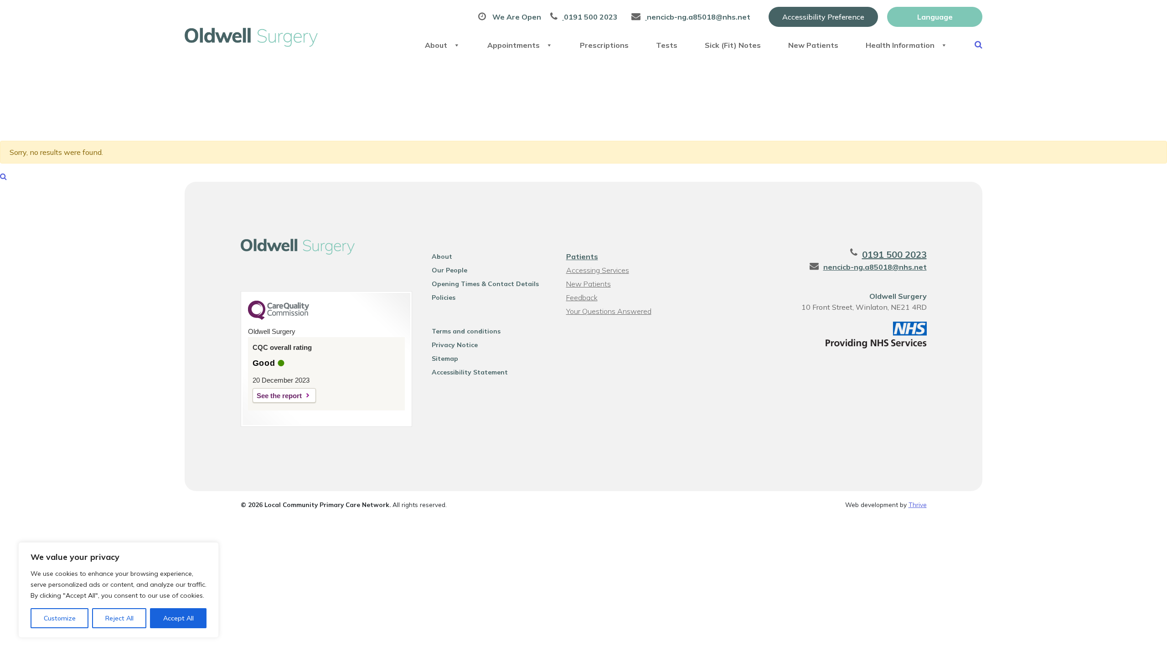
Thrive (918, 504)
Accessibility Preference (823, 16)
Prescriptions (604, 45)
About (436, 45)
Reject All (119, 618)
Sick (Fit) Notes (733, 45)
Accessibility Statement (470, 372)
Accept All (178, 618)
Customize (60, 618)
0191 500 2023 (894, 254)
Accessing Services (597, 270)
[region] (118, 590)
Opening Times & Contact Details (485, 284)
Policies (443, 297)
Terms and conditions (466, 331)
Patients (582, 256)
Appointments (513, 45)
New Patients (813, 45)
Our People (449, 270)
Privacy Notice (455, 345)
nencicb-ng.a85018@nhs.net (875, 267)
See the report (279, 396)
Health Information (900, 45)
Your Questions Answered (608, 311)
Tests (666, 45)
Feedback (582, 297)
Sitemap (445, 358)
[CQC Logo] (278, 317)
